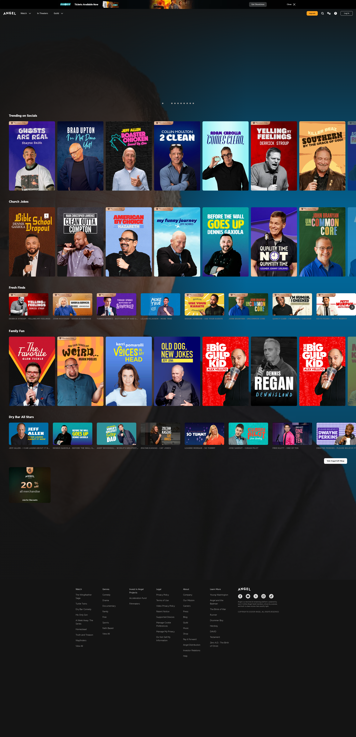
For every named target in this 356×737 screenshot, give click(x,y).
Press (185, 611)
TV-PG (14, 73)
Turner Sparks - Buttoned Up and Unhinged (118, 319)
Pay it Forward (189, 639)
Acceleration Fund (138, 598)
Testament (215, 637)
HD (22, 73)
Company (187, 594)
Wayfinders (81, 640)
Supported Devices (165, 617)
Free (104, 617)
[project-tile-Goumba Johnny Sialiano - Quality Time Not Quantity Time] (274, 242)
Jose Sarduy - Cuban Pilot (243, 448)
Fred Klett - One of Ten (286, 448)
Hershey (214, 626)
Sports (105, 622)
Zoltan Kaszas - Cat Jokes (156, 448)
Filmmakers (134, 603)
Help (185, 656)
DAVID (213, 631)
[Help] (335, 13)
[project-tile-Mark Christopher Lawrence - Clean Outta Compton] (80, 242)
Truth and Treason (84, 635)
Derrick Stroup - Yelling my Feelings (29, 319)
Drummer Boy (216, 620)
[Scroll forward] (352, 307)
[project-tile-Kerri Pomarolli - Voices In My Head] (129, 371)
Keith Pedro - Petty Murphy (332, 319)
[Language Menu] (329, 13)
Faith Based (107, 628)
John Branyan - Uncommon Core (247, 319)
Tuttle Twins (81, 603)
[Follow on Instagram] (263, 596)
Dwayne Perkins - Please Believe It (336, 448)
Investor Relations (191, 650)
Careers (187, 606)
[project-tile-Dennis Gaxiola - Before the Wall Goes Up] (225, 242)
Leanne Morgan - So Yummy (200, 448)
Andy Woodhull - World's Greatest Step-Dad (118, 448)
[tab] (162, 103)
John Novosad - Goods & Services (72, 319)
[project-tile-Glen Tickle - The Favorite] (32, 371)
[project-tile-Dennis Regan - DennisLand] (274, 371)
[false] (28, 304)
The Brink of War (218, 609)
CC (30, 73)
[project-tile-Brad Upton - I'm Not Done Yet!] (80, 156)
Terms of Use (162, 600)
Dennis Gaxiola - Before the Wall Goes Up (74, 448)
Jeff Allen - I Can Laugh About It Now (30, 448)
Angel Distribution (191, 645)
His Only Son (82, 614)
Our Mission (189, 600)
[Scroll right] (344, 102)
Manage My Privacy (165, 631)
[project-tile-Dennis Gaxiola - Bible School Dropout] (32, 242)
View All (79, 646)
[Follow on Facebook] (240, 596)
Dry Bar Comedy (83, 609)
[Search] (322, 13)
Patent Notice (162, 611)
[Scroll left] (336, 102)
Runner (213, 614)
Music (186, 628)
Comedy (106, 594)
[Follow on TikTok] (271, 596)
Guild (185, 622)
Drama (105, 600)
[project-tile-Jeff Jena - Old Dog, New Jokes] (177, 371)
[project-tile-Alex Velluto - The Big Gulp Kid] (225, 371)
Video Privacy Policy (165, 606)
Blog (185, 617)
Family (105, 611)
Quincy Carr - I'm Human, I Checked (292, 319)
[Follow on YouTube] (248, 596)
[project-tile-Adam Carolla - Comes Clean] (225, 156)
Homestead (81, 629)
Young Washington (219, 594)
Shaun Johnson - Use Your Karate (204, 319)
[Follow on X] (256, 596)
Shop (185, 633)
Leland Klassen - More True (156, 319)
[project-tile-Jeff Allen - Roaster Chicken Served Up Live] (129, 156)
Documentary (109, 606)
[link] (42, 13)
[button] (30, 13)
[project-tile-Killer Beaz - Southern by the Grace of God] (322, 156)
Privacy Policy (162, 594)
